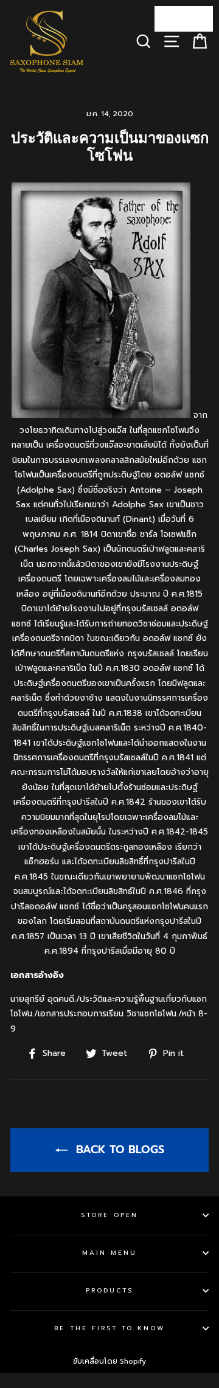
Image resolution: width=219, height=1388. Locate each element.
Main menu (109, 1252)
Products (109, 1290)
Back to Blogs (118, 1149)
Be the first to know (109, 1328)
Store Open (109, 1215)
